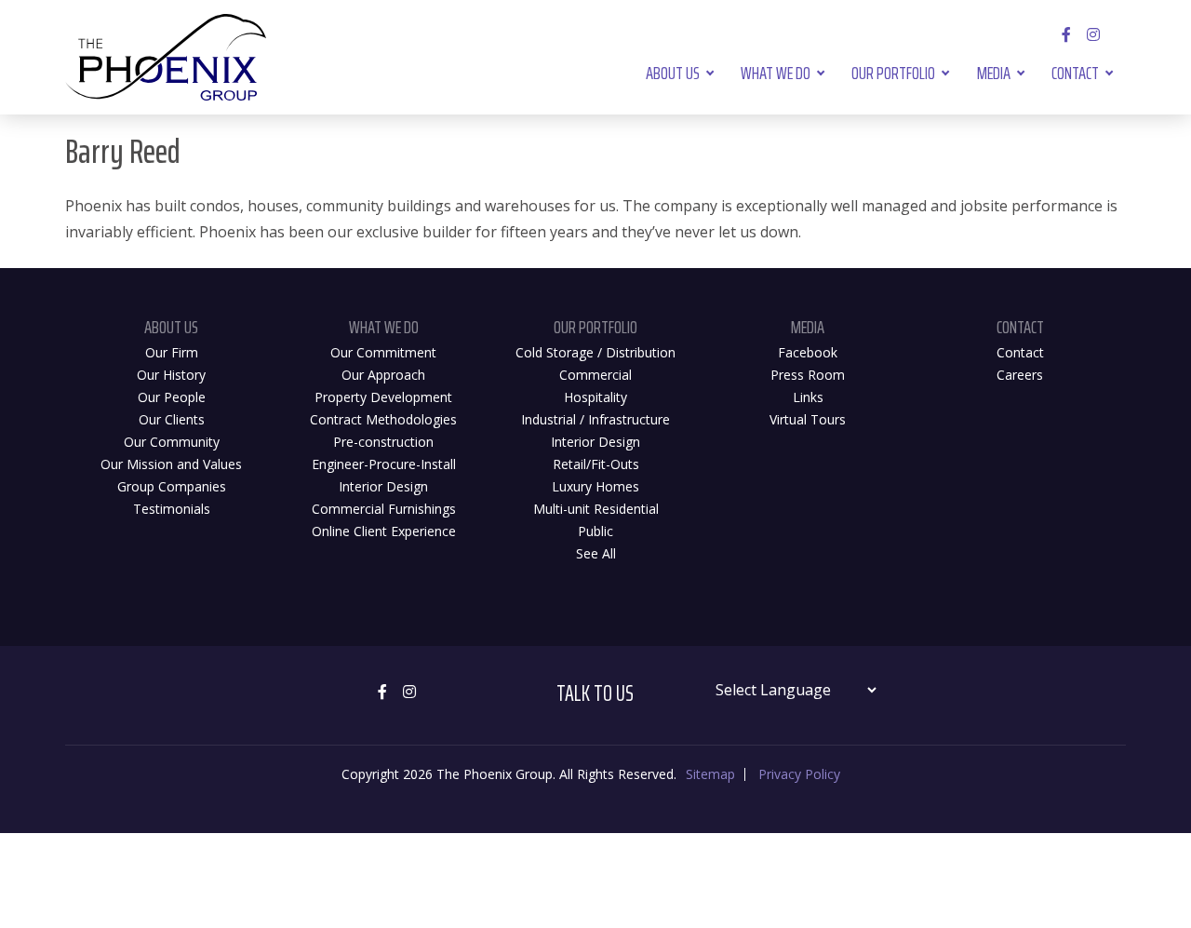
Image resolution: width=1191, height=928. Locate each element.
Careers (1020, 374)
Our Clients (172, 419)
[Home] (165, 57)
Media (993, 72)
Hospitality (595, 397)
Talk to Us (595, 693)
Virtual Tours (807, 419)
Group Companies (171, 486)
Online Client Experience (384, 531)
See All (596, 553)
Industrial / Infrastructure (595, 419)
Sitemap (710, 774)
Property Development (383, 397)
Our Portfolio (893, 72)
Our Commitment (383, 352)
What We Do (775, 72)
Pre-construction (383, 442)
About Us (673, 72)
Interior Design (383, 486)
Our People (172, 397)
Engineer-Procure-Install (384, 464)
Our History (171, 374)
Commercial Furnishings (384, 509)
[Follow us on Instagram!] (1093, 34)
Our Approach (383, 374)
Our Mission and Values (171, 464)
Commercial (595, 374)
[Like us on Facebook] (1066, 34)
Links (808, 397)
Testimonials (171, 509)
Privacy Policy (799, 774)
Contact (1075, 72)
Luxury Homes (595, 486)
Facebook (807, 352)
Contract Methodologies (383, 419)
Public (595, 531)
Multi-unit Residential (596, 509)
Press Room (807, 374)
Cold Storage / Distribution (595, 352)
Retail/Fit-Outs (596, 464)
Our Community (172, 442)
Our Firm (171, 352)
